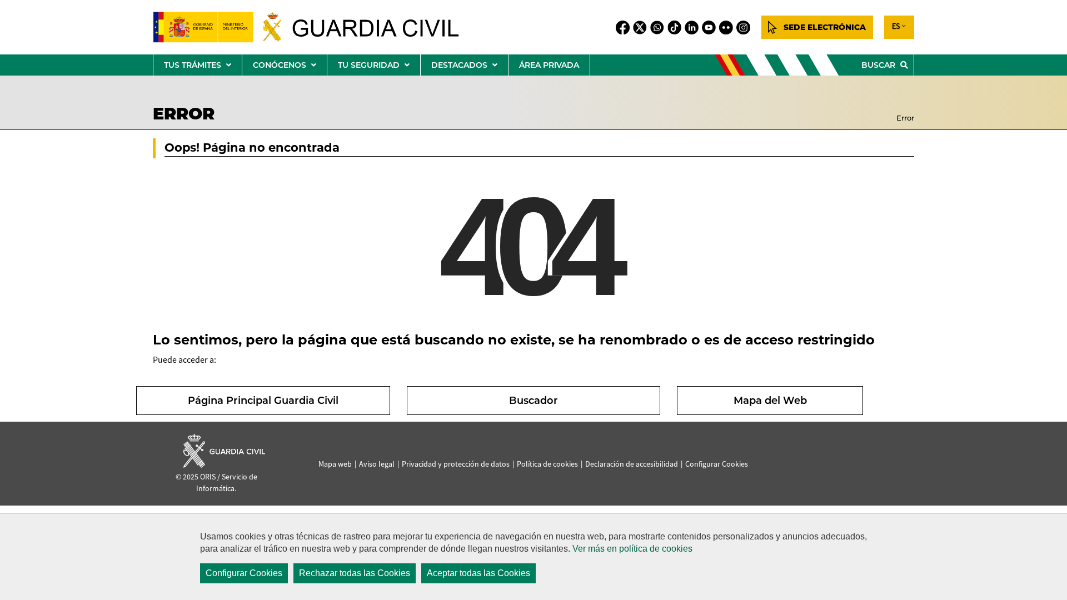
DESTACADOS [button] (469, 67)
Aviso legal (377, 464)
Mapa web (335, 464)
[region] (533, 556)
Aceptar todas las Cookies (478, 573)
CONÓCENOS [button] (290, 67)
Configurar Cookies (244, 573)
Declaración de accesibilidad (631, 464)
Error (905, 117)
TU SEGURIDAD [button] (379, 67)
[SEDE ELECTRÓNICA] (817, 27)
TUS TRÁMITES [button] (203, 67)
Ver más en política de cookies (632, 548)
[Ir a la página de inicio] (315, 27)
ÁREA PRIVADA (549, 65)
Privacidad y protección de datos (456, 464)
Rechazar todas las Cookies (354, 573)
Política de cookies (547, 464)
